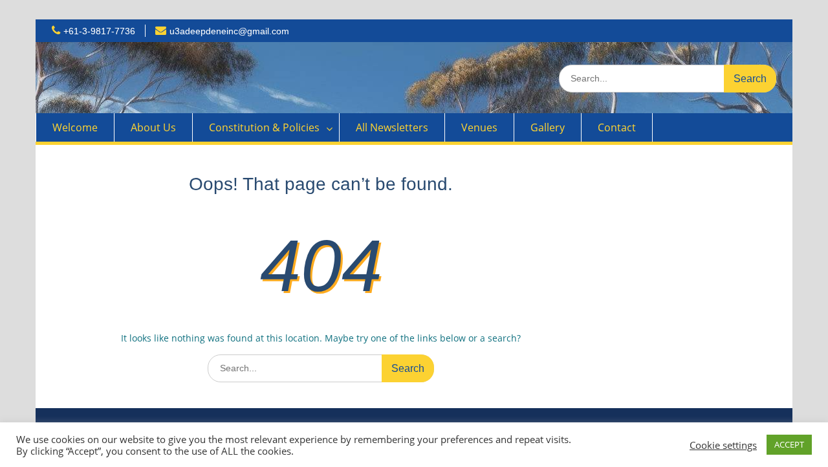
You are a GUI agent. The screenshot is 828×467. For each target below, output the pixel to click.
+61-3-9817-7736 (99, 31)
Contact (617, 127)
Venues (479, 127)
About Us (153, 127)
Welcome (75, 127)
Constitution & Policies (264, 127)
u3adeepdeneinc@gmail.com (229, 31)
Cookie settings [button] (723, 445)
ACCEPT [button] (789, 444)
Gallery (547, 127)
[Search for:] (667, 78)
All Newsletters (392, 127)
